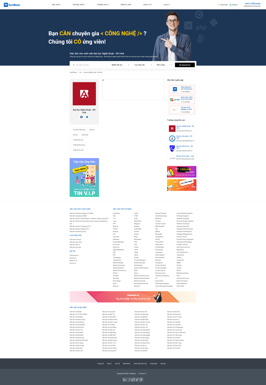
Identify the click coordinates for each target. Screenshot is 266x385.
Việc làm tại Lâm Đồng (109, 348)
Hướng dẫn (153, 363)
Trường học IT (103, 5)
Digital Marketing (118, 250)
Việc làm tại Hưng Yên (77, 327)
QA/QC (157, 239)
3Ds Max (116, 276)
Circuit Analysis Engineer (185, 213)
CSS (135, 244)
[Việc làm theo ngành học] (181, 185)
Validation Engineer (183, 218)
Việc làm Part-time (76, 242)
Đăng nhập (224, 5)
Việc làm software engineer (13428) (81, 213)
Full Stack (116, 237)
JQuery (179, 268)
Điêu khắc (85, 135)
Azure (136, 273)
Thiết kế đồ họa (78, 140)
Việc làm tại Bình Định (109, 317)
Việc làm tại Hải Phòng (77, 322)
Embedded (137, 229)
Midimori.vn (73, 260)
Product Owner (160, 270)
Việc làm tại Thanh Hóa (174, 330)
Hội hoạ (92, 130)
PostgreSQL (159, 237)
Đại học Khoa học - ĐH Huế (184, 147)
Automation (159, 281)
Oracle (136, 247)
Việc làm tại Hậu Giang (142, 338)
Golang (179, 257)
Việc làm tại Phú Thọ (141, 325)
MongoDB (158, 234)
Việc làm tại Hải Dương (77, 338)
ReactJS (116, 286)
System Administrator (141, 268)
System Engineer (161, 213)
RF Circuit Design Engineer (185, 221)
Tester (136, 213)
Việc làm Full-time (75, 239)
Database (116, 239)
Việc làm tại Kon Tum (109, 343)
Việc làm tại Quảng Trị (174, 314)
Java (114, 221)
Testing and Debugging (184, 242)
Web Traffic (180, 286)
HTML (136, 216)
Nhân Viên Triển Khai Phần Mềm (187, 98)
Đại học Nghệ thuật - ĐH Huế (185, 127)
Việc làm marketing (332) (78, 231)
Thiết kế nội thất (78, 150)
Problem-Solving (182, 244)
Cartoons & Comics (183, 278)
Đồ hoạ (75, 135)
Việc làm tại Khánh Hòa (109, 338)
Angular (136, 226)
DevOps (179, 265)
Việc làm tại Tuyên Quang (175, 340)
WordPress (137, 221)
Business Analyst (139, 263)
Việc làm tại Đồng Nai (76, 335)
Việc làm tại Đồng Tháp (142, 343)
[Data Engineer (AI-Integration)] (175, 89)
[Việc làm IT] (181, 172)
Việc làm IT (56, 5)
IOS (114, 234)
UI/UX (136, 250)
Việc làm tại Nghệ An (141, 317)
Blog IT (167, 5)
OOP (135, 242)
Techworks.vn (74, 255)
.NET (114, 216)
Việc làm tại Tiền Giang (174, 335)
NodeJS (115, 226)
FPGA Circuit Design (183, 224)
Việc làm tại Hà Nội (76, 312)
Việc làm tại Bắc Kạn (76, 348)
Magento (137, 224)
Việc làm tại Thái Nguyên (175, 327)
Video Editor (159, 244)
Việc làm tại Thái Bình (174, 325)
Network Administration (142, 278)
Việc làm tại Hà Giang (141, 348)
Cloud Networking (161, 216)
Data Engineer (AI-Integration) (186, 88)
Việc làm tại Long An (108, 312)
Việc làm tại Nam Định (142, 314)
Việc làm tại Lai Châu (109, 345)
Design (136, 257)
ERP (114, 255)
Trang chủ (100, 363)
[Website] (87, 117)
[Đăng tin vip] (84, 177)
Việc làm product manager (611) (80, 226)
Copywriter (180, 260)
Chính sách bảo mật (140, 363)
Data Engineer (160, 255)
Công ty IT (147, 5)
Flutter (179, 270)
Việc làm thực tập (75, 247)
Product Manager (140, 260)
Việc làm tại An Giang (76, 343)
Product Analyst (160, 265)
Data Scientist (159, 257)
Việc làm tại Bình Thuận (109, 322)
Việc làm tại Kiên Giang (109, 340)
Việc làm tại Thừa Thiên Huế (176, 332)
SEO (114, 252)
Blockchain (137, 239)
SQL (156, 229)
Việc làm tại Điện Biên (109, 335)
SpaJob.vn (73, 258)
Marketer (158, 218)
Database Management (184, 234)
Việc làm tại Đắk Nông (109, 332)
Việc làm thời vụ (75, 245)
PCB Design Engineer (162, 283)
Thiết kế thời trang (79, 145)
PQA (178, 276)
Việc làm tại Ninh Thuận (142, 322)
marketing (116, 213)
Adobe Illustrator (118, 268)
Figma (136, 255)
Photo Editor (159, 242)
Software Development (184, 231)
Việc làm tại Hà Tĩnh (173, 312)
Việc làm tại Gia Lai (141, 345)
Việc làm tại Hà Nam (141, 351)
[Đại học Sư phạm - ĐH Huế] (172, 138)
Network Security (139, 281)
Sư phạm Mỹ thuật (79, 130)
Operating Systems (183, 226)
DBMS (179, 263)
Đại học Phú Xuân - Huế (185, 156)
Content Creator (160, 224)
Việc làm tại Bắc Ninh (76, 332)
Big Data (158, 260)
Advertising (159, 250)
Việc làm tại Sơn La (173, 319)
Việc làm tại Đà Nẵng (76, 317)
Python (115, 229)
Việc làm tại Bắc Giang (77, 345)
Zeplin (136, 252)
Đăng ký (234, 5)
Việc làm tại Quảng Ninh (77, 325)
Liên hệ (117, 363)
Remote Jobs (126, 5)
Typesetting (117, 260)
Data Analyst (138, 265)
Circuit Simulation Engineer (164, 286)
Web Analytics (160, 226)
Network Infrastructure (141, 276)
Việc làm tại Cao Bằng (109, 327)
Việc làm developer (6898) (78, 216)
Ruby (135, 237)
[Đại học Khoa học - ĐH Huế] (172, 148)
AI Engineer (159, 263)
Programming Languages (185, 239)
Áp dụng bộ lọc (185, 65)
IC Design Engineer (183, 216)
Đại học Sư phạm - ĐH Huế (184, 137)
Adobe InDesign (118, 263)
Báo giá (163, 363)
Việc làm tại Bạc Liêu (76, 351)
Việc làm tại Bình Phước (109, 319)
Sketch (115, 273)
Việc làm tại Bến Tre (108, 314)
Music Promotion (182, 281)
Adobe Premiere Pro (119, 270)
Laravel (136, 231)
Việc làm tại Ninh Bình (141, 319)
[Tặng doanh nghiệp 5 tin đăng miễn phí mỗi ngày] (133, 297)
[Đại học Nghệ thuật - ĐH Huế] (172, 128)
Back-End (116, 247)
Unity (135, 218)
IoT (156, 278)
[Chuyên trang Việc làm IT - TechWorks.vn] (12, 5)
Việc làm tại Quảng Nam (142, 332)
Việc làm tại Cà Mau (108, 325)
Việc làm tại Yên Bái (173, 348)
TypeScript (180, 255)
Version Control (182, 237)
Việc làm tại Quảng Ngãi (142, 335)
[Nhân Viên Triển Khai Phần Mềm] (175, 99)
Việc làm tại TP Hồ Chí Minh (78, 314)
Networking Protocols (141, 283)
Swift (114, 283)
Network (137, 286)
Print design (117, 281)
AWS (135, 270)
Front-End (116, 244)
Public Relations (182, 283)
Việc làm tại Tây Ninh (173, 322)
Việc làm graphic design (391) (79, 229)
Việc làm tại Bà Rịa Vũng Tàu (79, 340)
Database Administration (185, 229)
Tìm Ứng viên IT (79, 5)
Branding (116, 278)
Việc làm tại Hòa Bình (141, 340)
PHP (114, 224)
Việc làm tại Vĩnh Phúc (174, 345)
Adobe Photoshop (119, 265)
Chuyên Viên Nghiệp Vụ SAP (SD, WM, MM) (186, 108)
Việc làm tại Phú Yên (141, 327)
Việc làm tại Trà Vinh (173, 338)
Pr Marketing (159, 247)
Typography (117, 257)
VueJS (136, 234)
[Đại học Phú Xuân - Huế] (172, 158)
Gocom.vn (73, 263)
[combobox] (120, 65)
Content (158, 221)
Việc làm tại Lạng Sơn (109, 351)
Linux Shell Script (182, 252)
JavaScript (158, 252)
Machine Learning (182, 273)
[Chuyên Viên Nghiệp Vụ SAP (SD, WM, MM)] (175, 110)
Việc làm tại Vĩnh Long (174, 343)
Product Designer (161, 268)
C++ (114, 218)
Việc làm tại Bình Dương (77, 319)
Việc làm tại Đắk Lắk (108, 330)
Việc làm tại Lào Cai (141, 312)
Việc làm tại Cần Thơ (76, 330)
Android (115, 231)
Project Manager (118, 242)
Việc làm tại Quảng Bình (142, 330)
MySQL (157, 231)
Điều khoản (126, 363)
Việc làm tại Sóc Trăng (174, 317)
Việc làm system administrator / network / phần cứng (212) (89, 218)
